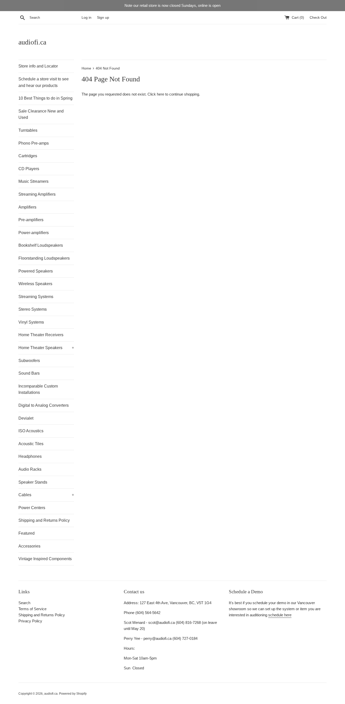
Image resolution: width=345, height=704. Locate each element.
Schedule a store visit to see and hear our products (43, 82)
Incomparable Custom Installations (38, 389)
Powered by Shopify (73, 693)
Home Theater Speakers (46, 348)
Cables (46, 495)
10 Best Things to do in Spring (45, 98)
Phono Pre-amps (33, 143)
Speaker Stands (32, 482)
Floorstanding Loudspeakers (44, 258)
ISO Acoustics (30, 431)
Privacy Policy (30, 621)
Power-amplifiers (33, 233)
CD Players (28, 169)
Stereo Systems (32, 309)
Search (24, 603)
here (160, 94)
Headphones (30, 456)
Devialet (25, 418)
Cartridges (27, 156)
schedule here (279, 615)
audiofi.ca (32, 42)
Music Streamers (33, 181)
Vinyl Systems (31, 322)
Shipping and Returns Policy (44, 520)
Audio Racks (29, 469)
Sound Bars (29, 373)
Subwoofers (29, 360)
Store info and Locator (38, 66)
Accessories (29, 546)
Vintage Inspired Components (45, 559)
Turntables (27, 130)
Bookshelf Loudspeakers (40, 245)
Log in (86, 17)
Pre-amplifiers (30, 220)
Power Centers (31, 508)
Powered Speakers (35, 271)
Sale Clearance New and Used (41, 114)
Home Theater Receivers (40, 335)
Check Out (318, 17)
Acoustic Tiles (30, 444)
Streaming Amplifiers (37, 194)
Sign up (103, 17)
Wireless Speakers (35, 284)
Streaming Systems (35, 296)
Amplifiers (27, 207)
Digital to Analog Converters (43, 405)
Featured (26, 533)
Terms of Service (32, 609)
